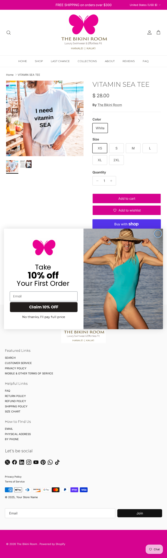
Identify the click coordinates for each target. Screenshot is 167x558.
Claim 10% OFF (43, 307)
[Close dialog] (158, 233)
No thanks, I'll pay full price (43, 317)
